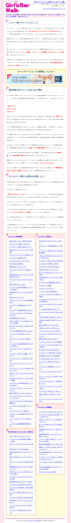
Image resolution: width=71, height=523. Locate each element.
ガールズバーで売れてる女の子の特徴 (21, 497)
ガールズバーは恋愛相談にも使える (50, 282)
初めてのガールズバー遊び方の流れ (20, 241)
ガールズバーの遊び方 (54, 14)
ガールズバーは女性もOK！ (18, 258)
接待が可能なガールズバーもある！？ (21, 393)
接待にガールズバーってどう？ (48, 269)
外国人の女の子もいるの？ (17, 284)
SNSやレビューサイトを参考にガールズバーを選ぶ (50, 2)
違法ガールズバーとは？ (17, 297)
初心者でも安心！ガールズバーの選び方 (33, 14)
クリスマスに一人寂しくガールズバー (51, 411)
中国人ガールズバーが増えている (49, 328)
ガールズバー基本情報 (13, 14)
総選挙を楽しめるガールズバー (48, 339)
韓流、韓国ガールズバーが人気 (48, 325)
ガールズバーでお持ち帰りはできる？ (51, 353)
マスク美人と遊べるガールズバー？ (50, 358)
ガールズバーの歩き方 (34, 520)
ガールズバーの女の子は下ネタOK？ (20, 484)
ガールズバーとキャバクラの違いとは (21, 255)
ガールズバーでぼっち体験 (47, 472)
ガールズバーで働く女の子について (20, 247)
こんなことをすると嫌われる (48, 291)
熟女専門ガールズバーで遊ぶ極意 (49, 355)
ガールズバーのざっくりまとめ (19, 261)
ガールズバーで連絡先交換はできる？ (21, 310)
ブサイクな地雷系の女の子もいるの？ (21, 331)
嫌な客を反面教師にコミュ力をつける (51, 444)
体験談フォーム (23, 16)
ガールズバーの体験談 (45, 407)
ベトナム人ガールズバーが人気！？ (50, 331)
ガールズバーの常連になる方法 (48, 263)
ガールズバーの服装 (45, 285)
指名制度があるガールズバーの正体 (20, 481)
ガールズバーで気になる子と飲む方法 (51, 260)
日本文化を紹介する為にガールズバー (51, 317)
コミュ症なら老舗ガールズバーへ (49, 309)
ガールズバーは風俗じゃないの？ (19, 244)
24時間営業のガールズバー (17, 318)
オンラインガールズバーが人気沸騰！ (51, 342)
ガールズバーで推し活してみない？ (50, 391)
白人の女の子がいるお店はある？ (49, 350)
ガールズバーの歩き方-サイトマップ (54, 8)
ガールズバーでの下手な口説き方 (49, 266)
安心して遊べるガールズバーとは (19, 436)
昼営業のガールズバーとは (17, 267)
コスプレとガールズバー (46, 288)
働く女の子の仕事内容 (16, 264)
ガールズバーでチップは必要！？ (19, 411)
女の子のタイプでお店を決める (19, 449)
